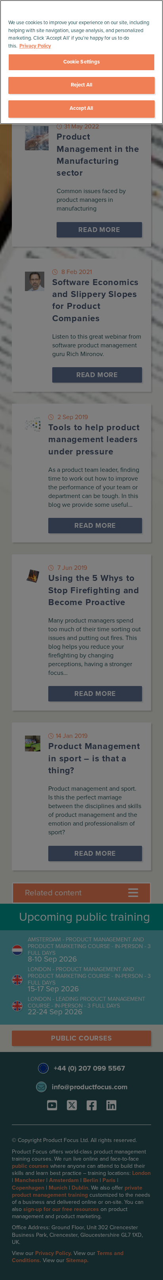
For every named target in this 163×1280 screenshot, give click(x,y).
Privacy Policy (35, 46)
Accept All (81, 108)
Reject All (81, 85)
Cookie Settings (81, 62)
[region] (81, 62)
